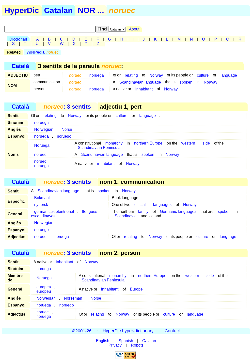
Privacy (115, 345)
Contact (172, 330)
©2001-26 (82, 330)
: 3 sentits (67, 106)
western (188, 143)
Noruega (41, 145)
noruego (64, 136)
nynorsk (41, 205)
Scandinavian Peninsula (99, 148)
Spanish (126, 341)
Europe (136, 289)
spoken (186, 82)
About (134, 29)
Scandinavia (126, 216)
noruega (96, 75)
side (206, 143)
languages (162, 205)
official (140, 205)
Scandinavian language (140, 82)
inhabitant (144, 89)
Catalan (58, 10)
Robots (137, 345)
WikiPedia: (43, 52)
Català (20, 66)
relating (131, 75)
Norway (156, 75)
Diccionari (18, 39)
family (143, 211)
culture (203, 75)
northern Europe (148, 143)
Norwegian (43, 129)
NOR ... (91, 10)
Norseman (73, 298)
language (228, 75)
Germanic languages (178, 211)
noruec (40, 154)
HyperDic (21, 10)
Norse (67, 129)
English (102, 341)
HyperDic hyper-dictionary (128, 330)
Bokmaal (42, 198)
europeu (43, 291)
